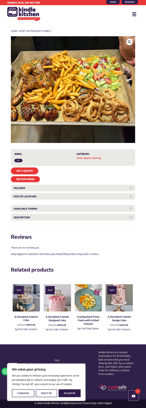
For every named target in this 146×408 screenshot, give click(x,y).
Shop (22, 31)
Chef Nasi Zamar (90, 328)
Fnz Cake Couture (28, 329)
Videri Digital (104, 403)
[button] (129, 42)
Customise (23, 393)
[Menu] (134, 14)
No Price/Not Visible (38, 31)
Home (14, 31)
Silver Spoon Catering (89, 158)
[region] (46, 382)
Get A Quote (24, 170)
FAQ (57, 360)
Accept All (69, 393)
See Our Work (25, 179)
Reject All (46, 393)
